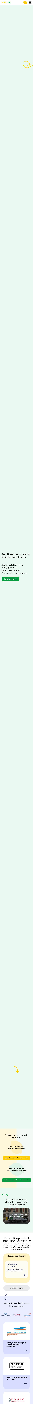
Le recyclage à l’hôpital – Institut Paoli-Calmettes (16, 1345)
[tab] (16, 1256)
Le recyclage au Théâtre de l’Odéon (16, 1378)
